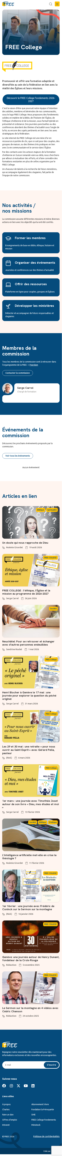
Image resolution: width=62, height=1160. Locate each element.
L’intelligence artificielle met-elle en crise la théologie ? (29, 856)
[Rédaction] (3, 964)
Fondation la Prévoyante (42, 1109)
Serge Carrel (12, 598)
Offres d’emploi (9, 1120)
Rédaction (11, 965)
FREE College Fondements (43, 1120)
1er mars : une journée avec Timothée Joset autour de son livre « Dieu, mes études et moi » (30, 804)
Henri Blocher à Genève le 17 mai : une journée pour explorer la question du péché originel (29, 696)
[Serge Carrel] (3, 598)
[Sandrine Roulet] (3, 649)
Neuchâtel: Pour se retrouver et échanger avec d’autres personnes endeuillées (28, 643)
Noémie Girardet (14, 547)
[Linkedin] (33, 1086)
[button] (57, 4)
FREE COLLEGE (50, 558)
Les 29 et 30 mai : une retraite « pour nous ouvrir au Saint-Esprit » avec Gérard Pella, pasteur (28, 750)
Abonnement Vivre (40, 1104)
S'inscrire (51, 1065)
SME (33, 1114)
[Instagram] (11, 1086)
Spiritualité (52, 510)
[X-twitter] (18, 1086)
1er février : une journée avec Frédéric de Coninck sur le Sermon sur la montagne (28, 907)
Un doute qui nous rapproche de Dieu (25, 542)
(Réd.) (9, 758)
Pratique (53, 822)
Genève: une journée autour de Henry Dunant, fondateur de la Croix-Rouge (30, 958)
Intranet (6, 1125)
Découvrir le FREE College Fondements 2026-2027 (31, 100)
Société (53, 609)
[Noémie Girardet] (3, 547)
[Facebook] (4, 1086)
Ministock (35, 1125)
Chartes (6, 1109)
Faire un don (8, 1114)
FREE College (51, 660)
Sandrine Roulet (14, 649)
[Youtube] (25, 1086)
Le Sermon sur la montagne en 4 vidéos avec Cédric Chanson (30, 1009)
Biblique (40, 510)
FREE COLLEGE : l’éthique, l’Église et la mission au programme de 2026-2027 (26, 592)
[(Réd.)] (3, 757)
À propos (6, 1104)
